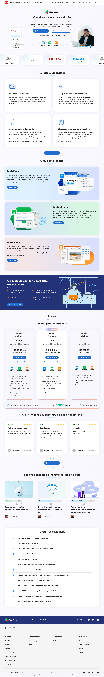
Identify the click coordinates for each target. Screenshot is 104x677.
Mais (67, 2)
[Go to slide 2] (53, 458)
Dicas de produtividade (45, 501)
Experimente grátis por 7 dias (19, 362)
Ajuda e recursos (56, 2)
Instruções (9, 501)
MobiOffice (18, 501)
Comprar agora (19, 357)
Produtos (27, 2)
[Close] (101, 674)
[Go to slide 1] (50, 458)
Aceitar (74, 675)
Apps (46, 2)
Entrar (95, 2)
